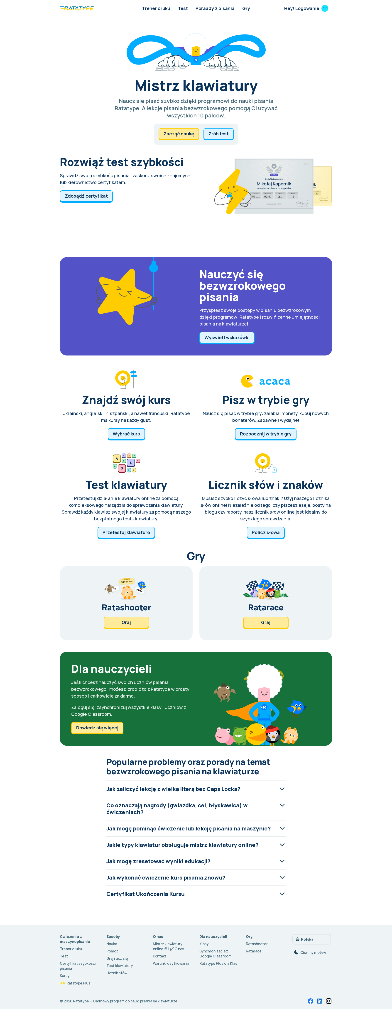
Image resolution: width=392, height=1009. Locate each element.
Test (183, 8)
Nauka (111, 943)
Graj (126, 622)
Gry (246, 8)
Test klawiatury (119, 965)
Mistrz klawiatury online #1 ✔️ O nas (168, 946)
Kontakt (159, 956)
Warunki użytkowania (171, 963)
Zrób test (218, 134)
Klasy (204, 943)
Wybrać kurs (126, 434)
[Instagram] (328, 1001)
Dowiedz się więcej (97, 728)
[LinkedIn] (319, 1001)
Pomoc (112, 951)
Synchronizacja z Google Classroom (215, 954)
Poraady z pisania (215, 8)
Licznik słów (116, 972)
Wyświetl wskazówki (227, 337)
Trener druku (156, 8)
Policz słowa (266, 532)
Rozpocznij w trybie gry (266, 434)
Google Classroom (91, 714)
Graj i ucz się (117, 958)
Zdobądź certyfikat (86, 196)
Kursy (65, 975)
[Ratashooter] (126, 603)
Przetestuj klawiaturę (126, 532)
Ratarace (254, 951)
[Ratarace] (265, 603)
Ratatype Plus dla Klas (218, 963)
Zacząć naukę (179, 134)
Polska (307, 939)
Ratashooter (257, 943)
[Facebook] (310, 1001)
